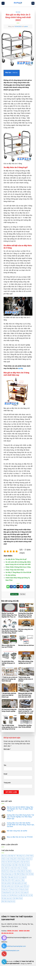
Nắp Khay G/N (6, 880)
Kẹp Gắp (4, 877)
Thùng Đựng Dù (6, 892)
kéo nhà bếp (29, 874)
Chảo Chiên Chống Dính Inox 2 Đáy (18, 567)
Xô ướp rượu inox (7, 898)
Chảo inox (29, 859)
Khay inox (13, 871)
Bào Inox (4, 855)
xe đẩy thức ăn (23, 895)
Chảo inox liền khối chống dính (10, 862)
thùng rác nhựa (23, 889)
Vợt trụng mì (24, 892)
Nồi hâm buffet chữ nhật (19, 883)
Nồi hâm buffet (6, 883)
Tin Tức (18, 12)
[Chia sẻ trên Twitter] (14, 586)
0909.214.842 (13, 931)
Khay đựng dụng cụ (7, 874)
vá (13, 892)
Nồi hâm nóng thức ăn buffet (17, 831)
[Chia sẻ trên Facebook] (11, 586)
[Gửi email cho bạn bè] (18, 586)
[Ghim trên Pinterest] (21, 586)
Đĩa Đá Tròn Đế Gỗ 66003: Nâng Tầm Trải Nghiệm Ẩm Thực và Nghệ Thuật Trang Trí (20, 809)
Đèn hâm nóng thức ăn (8, 901)
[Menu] (3, 3)
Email (5, 774)
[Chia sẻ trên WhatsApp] (8, 586)
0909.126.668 (24, 931)
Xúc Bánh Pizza (17, 898)
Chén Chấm (29, 855)
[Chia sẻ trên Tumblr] (28, 586)
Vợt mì (17, 892)
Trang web (7, 782)
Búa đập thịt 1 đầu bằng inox (17, 855)
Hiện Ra (15, 72)
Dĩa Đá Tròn (5, 871)
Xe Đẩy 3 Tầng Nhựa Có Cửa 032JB (18, 572)
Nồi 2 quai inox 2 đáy (18, 880)
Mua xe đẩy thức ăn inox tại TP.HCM (19, 837)
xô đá (30, 895)
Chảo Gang (21, 859)
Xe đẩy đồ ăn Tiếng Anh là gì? (16, 559)
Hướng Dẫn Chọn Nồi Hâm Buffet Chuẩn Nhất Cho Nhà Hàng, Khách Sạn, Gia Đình (20, 824)
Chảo (3, 859)
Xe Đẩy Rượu (13, 895)
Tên (5, 765)
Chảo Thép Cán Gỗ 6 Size (15, 570)
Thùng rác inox (13, 889)
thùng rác (4, 889)
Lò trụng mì (22, 877)
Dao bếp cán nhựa (24, 865)
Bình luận (7, 749)
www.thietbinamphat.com (10, 950)
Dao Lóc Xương (22, 868)
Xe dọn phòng (11, 575)
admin (26, 26)
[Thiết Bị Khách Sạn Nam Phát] (18, 3)
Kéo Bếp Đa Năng (19, 874)
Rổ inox (26, 886)
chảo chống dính (11, 859)
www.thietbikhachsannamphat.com (13, 946)
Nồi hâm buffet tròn (7, 886)
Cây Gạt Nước (25, 862)
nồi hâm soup (19, 886)
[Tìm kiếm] (32, 3)
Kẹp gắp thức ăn (13, 877)
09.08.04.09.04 (7, 933)
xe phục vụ (5, 895)
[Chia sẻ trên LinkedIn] (24, 586)
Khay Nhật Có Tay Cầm (24, 871)
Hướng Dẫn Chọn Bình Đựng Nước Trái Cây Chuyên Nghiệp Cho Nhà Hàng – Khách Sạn (20, 816)
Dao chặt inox (6, 868)
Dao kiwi (14, 868)
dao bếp (15, 865)
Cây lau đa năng (6, 865)
